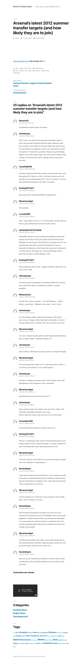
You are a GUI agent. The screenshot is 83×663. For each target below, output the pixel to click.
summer (38, 70)
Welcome (60, 643)
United (54, 643)
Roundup (65, 640)
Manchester (25, 640)
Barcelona (30, 632)
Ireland (53, 636)
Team (38, 643)
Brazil (39, 632)
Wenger (63, 643)
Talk (34, 643)
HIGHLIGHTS (43, 636)
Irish (56, 636)
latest (29, 70)
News (41, 639)
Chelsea (52, 632)
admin (17, 38)
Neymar (47, 640)
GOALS (28, 636)
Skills (19, 643)
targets (43, 70)
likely (33, 70)
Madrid (16, 639)
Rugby (15, 643)
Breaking (44, 632)
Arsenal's (21, 70)
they (47, 70)
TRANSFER (16, 73)
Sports (27, 643)
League (59, 636)
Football (18, 636)
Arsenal (23, 632)
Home (49, 636)
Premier (51, 640)
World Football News (22, 6)
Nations (35, 640)
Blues (35, 632)
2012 (16, 70)
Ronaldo (60, 640)
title (41, 643)
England (65, 632)
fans (14, 636)
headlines (35, 636)
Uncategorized (20, 616)
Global (23, 636)
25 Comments (40, 38)
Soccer (23, 643)
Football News (39, 68)
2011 (14, 632)
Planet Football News (20, 61)
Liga (63, 636)
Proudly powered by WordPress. (35, 656)
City (57, 632)
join (26, 70)
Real (55, 639)
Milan (32, 640)
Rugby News (19, 613)
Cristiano (61, 632)
